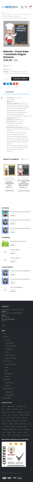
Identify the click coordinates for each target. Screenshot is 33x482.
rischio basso (27, 429)
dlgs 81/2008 (20, 412)
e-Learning (23, 179)
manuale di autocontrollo (21, 423)
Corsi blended (8, 349)
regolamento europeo (22, 426)
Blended (7, 386)
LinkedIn (11, 84)
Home (4, 333)
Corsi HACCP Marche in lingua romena (17, 71)
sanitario (9, 432)
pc (2, 426)
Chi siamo (5, 336)
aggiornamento (11, 406)
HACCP (27, 73)
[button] (3, 7)
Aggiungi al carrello (20, 79)
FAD (9, 415)
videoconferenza (16, 435)
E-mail (17, 84)
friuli (3, 417)
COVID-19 (7, 376)
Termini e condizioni (10, 355)
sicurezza (19, 432)
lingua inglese (15, 420)
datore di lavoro (6, 412)
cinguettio (8, 84)
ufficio (3, 435)
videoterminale (25, 435)
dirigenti (13, 412)
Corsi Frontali (6, 379)
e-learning (27, 412)
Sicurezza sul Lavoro (10, 364)
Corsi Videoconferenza (11, 346)
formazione (15, 415)
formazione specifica (24, 415)
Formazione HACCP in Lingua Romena (16, 73)
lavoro (3, 420)
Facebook (4, 84)
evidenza (4, 415)
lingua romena (23, 420)
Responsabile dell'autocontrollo (9, 429)
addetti (4, 406)
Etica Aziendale (9, 373)
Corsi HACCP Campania (9, 178)
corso (21, 409)
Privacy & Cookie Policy (11, 358)
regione (13, 426)
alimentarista (19, 406)
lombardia (4, 423)
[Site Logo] (11, 7)
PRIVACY (7, 426)
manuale (11, 423)
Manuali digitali (7, 398)
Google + (14, 84)
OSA (29, 423)
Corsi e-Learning (9, 343)
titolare (25, 432)
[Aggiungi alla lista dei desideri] (16, 86)
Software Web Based (8, 388)
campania (9, 409)
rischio (20, 429)
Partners (7, 352)
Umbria (9, 435)
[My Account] (22, 7)
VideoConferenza (9, 382)
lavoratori (25, 417)
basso (3, 409)
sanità (14, 432)
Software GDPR (9, 392)
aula (25, 406)
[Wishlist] (26, 7)
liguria (8, 420)
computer (15, 409)
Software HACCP (9, 395)
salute (3, 432)
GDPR (6, 367)
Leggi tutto (10, 190)
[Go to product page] (9, 170)
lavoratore (18, 417)
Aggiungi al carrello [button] (24, 190)
